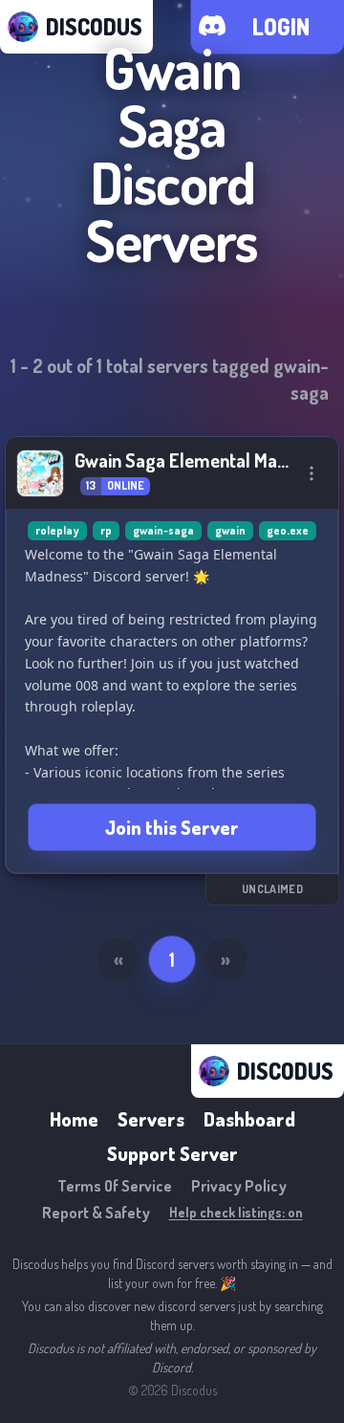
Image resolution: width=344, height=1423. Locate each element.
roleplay (57, 530)
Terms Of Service (114, 1185)
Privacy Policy (239, 1185)
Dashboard (249, 1118)
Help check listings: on (236, 1212)
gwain (230, 530)
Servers (151, 1118)
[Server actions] (311, 473)
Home (74, 1118)
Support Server (172, 1153)
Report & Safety (96, 1212)
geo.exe (288, 530)
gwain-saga (163, 530)
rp (106, 530)
